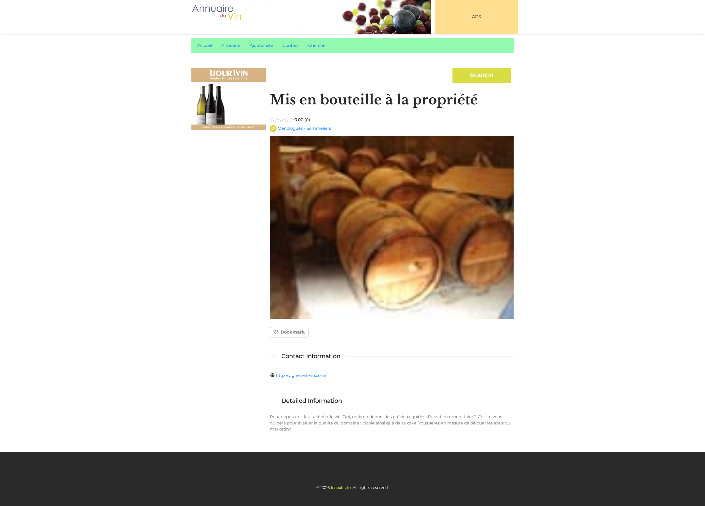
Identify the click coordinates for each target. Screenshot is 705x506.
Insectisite (341, 487)
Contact (291, 45)
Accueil (204, 45)
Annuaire (230, 45)
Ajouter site (261, 45)
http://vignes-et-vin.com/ (301, 375)
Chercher (317, 45)
